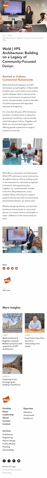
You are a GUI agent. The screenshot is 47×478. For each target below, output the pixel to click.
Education (28, 412)
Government (29, 415)
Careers (6, 421)
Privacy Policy (7, 473)
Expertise (28, 409)
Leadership (8, 415)
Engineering (8, 438)
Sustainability (8, 450)
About (6, 418)
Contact (6, 424)
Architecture (8, 435)
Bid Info (5, 467)
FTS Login (12, 467)
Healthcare (28, 418)
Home (4, 35)
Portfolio (7, 409)
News (10, 35)
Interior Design (9, 441)
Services (7, 431)
